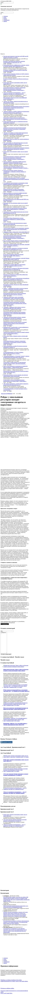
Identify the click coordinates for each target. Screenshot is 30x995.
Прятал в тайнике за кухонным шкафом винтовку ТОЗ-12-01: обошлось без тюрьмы (15, 193)
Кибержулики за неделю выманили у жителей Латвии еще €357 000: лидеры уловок (16, 259)
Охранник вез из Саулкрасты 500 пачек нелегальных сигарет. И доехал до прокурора (15, 269)
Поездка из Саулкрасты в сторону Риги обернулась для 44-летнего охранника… (15, 275)
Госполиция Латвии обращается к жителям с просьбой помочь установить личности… (16, 245)
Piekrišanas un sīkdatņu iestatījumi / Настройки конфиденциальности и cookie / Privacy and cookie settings (14, 980)
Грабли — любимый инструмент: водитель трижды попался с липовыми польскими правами (15, 289)
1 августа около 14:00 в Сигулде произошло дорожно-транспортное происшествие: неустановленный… (16, 229)
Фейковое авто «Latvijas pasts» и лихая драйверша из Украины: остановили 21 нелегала (15, 328)
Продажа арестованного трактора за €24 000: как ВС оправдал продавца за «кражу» (15, 57)
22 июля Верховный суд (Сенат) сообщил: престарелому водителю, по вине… (13, 353)
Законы (5, 21)
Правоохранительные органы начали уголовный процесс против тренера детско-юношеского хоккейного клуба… (15, 323)
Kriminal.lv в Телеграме (7, 742)
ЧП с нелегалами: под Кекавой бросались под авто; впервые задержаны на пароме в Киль (15, 143)
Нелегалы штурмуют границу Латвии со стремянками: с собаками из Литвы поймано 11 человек (14, 172)
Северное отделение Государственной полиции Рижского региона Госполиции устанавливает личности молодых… (14, 129)
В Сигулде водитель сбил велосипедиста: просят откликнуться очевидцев (15, 224)
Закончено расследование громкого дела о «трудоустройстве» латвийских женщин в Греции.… (15, 167)
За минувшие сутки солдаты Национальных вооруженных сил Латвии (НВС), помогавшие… (15, 380)
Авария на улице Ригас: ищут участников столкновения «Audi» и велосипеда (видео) (13, 298)
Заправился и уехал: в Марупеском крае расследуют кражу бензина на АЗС (15, 212)
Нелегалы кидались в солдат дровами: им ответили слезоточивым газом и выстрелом (15, 375)
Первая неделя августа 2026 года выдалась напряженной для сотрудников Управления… (14, 190)
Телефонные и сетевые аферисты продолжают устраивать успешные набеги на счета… (14, 265)
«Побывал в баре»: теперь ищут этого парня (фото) (16, 232)
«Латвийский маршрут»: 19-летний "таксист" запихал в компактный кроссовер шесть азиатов (16, 357)
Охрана (5, 18)
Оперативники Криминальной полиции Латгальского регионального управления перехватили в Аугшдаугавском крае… (16, 108)
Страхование (6, 20)
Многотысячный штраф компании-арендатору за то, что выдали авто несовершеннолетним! (15, 906)
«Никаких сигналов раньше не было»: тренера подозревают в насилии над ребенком (14, 318)
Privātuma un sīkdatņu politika (7, 988)
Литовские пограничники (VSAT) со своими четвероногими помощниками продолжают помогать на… (16, 179)
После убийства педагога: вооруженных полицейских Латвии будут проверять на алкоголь (16, 279)
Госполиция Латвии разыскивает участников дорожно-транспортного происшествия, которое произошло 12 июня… (14, 303)
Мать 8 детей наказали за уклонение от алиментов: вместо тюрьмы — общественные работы (15, 367)
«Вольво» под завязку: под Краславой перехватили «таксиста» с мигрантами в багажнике (15, 133)
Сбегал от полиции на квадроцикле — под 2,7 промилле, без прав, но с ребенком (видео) (14, 93)
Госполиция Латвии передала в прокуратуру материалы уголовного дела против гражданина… (15, 118)
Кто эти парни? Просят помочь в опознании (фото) (16, 240)
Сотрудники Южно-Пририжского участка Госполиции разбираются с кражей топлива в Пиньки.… (14, 219)
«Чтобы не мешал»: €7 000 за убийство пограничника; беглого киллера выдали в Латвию (16, 112)
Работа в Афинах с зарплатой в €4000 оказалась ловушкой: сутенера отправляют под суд (14, 162)
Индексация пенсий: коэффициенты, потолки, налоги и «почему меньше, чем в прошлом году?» (16, 65)
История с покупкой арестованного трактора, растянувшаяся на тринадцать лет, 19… (14, 62)
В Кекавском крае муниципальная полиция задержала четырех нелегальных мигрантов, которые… (16, 148)
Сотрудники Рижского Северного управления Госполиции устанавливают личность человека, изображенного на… (14, 342)
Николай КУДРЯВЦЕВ (6, 393)
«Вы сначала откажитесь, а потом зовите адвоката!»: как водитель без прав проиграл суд (15, 384)
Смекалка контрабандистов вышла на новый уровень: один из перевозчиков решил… (16, 333)
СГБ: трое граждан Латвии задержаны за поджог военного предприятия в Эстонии (15, 820)
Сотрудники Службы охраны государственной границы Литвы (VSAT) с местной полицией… (14, 363)
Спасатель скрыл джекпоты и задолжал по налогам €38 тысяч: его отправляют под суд (15, 249)
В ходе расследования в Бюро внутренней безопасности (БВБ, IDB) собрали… (13, 255)
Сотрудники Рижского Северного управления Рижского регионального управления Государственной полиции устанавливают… (14, 89)
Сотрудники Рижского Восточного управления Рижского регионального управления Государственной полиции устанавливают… (14, 237)
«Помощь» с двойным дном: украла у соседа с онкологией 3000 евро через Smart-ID (14, 308)
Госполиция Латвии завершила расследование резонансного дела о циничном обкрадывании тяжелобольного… (14, 313)
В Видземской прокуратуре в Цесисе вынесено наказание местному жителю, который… (14, 294)
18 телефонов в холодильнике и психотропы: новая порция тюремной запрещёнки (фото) (15, 183)
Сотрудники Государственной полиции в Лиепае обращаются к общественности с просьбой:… (15, 208)
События (5, 16)
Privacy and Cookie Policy (6, 993)
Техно (4, 17)
